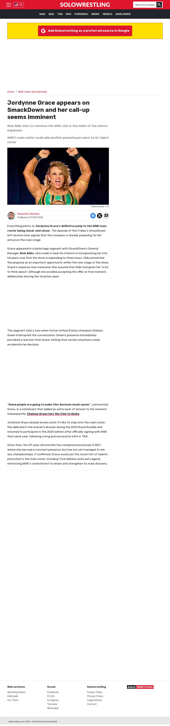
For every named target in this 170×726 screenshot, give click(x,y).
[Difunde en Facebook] (93, 215)
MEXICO (107, 14)
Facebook (53, 692)
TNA (60, 14)
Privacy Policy (95, 696)
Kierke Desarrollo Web (46, 722)
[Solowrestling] (85, 4)
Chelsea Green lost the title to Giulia (53, 413)
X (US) (50, 696)
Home (10, 91)
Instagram (53, 700)
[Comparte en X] (99, 215)
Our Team (12, 700)
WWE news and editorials (32, 91)
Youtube (52, 704)
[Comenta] (106, 215)
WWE (42, 14)
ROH (68, 14)
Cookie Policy (95, 692)
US (20, 4)
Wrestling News (16, 692)
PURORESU (81, 14)
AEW (51, 14)
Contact (92, 704)
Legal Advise (94, 700)
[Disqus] (58, 540)
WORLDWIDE (123, 14)
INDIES (95, 14)
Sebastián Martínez (28, 213)
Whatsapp (53, 708)
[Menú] (8, 4)
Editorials (12, 696)
